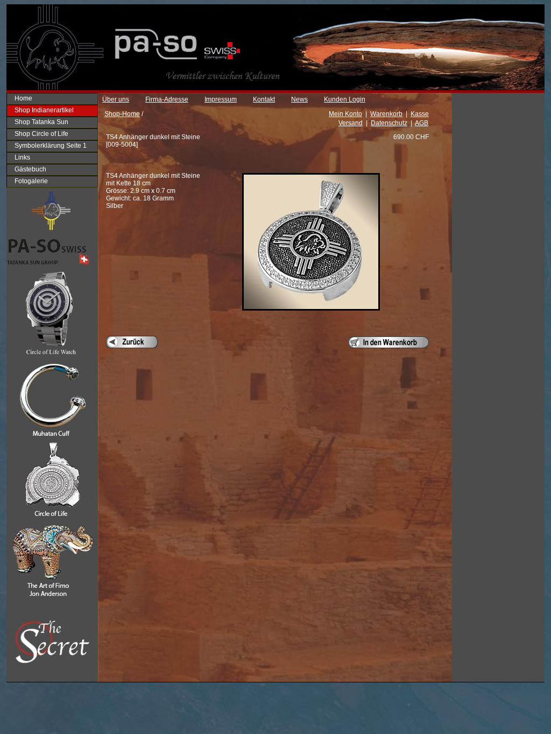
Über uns (115, 99)
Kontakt (264, 99)
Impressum (220, 99)
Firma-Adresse (166, 99)
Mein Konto (345, 114)
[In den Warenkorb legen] (388, 342)
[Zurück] (132, 342)
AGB (421, 123)
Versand (350, 123)
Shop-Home (122, 114)
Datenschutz (389, 123)
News (299, 99)
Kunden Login (344, 99)
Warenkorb (386, 114)
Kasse (420, 114)
